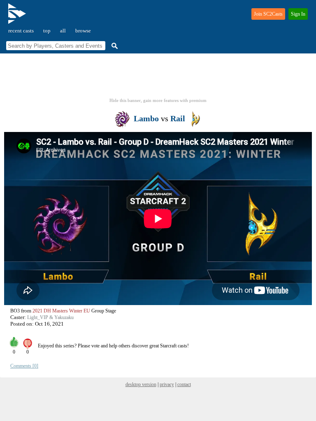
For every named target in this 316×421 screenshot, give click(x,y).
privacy (167, 384)
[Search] (113, 46)
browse (83, 31)
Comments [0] (24, 366)
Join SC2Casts (268, 14)
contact (184, 384)
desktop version (140, 384)
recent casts (21, 31)
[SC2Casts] (18, 17)
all (63, 31)
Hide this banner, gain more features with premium (158, 100)
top (47, 31)
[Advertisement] (158, 78)
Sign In (298, 14)
